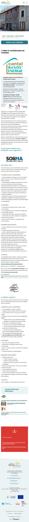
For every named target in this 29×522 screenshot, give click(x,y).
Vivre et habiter (10, 35)
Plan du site (9, 513)
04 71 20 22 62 (14, 475)
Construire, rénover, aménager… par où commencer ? (14, 400)
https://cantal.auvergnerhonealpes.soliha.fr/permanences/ (14, 276)
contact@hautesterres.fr (14, 478)
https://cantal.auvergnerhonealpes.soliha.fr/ (12, 264)
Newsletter (14, 480)
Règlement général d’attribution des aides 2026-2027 (14, 447)
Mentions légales (18, 513)
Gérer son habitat (19, 35)
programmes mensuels (15, 100)
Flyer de (13, 443)
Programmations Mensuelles (11, 272)
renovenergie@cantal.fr (9, 86)
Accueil (4, 35)
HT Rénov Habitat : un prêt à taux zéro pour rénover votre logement (13, 413)
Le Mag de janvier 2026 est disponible (16, 403)
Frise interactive (14, 483)
